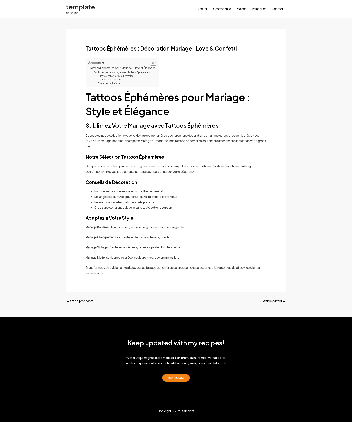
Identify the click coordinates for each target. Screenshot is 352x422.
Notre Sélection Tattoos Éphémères (116, 76)
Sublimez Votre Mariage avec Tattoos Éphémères (122, 72)
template (80, 7)
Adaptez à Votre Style (110, 83)
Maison (242, 9)
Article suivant (274, 301)
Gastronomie (222, 9)
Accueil (202, 9)
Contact (277, 9)
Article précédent (80, 301)
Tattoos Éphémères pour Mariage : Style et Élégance (122, 68)
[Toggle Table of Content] (151, 63)
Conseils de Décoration (111, 79)
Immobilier (259, 9)
